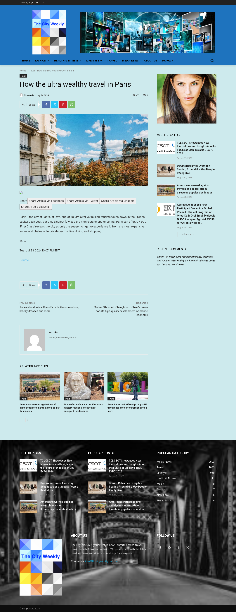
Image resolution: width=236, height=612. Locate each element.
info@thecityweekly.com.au (101, 561)
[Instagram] (169, 547)
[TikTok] (178, 547)
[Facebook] (46, 104)
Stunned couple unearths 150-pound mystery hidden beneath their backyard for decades (83, 407)
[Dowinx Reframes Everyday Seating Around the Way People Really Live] (166, 170)
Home (23, 70)
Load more (185, 234)
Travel (31, 70)
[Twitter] (54, 104)
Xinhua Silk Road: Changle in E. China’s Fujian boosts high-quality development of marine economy (121, 311)
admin (30, 95)
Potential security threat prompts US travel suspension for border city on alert (127, 407)
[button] (212, 60)
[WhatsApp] (71, 104)
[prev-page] (22, 420)
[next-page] (27, 420)
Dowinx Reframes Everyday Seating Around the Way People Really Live (196, 169)
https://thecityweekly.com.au (63, 337)
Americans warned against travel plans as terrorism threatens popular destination (40, 407)
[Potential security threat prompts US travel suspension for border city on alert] (127, 386)
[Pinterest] (63, 104)
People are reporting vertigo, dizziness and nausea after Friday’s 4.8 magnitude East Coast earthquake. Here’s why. (186, 260)
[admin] (22, 95)
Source (24, 260)
